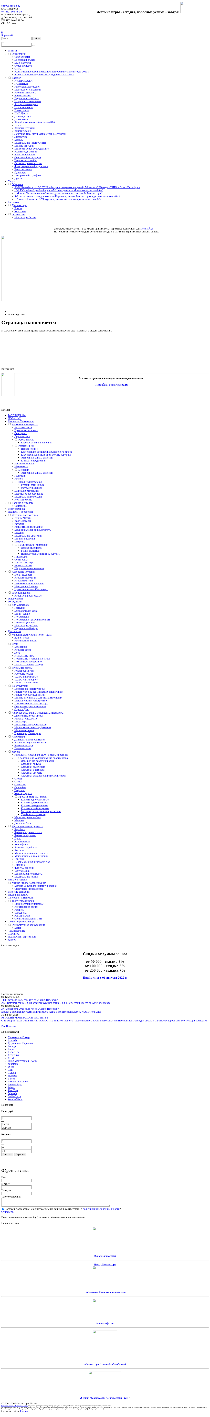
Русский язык (26, 439)
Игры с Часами (22, 518)
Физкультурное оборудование (31, 166)
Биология (23, 469)
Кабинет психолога (25, 92)
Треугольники (22, 870)
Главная (12, 50)
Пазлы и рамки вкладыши (33, 544)
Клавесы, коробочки (25, 847)
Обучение (17, 184)
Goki (10, 1069)
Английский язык (24, 463)
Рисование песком (24, 154)
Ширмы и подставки (26, 682)
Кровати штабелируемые (35, 808)
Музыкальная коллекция (28, 496)
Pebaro (11, 1087)
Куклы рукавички (24, 670)
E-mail (5, 1183)
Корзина (7, 35)
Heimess (12, 1075)
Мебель (18, 139)
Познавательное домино (28, 661)
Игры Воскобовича (25, 577)
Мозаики (19, 532)
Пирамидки (21, 556)
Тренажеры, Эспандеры (27, 733)
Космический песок (25, 640)
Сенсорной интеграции (27, 157)
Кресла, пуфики (23, 793)
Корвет (12, 1049)
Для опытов (21, 119)
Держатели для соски (26, 610)
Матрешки (20, 541)
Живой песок (21, 637)
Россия (18, 208)
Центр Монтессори (105, 1264)
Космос (18, 478)
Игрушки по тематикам (27, 101)
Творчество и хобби (25, 160)
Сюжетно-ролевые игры (28, 163)
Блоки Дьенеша (23, 574)
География (20, 475)
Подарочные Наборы (26, 628)
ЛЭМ (11, 1058)
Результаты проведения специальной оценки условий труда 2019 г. (51, 71)
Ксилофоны (21, 844)
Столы (18, 778)
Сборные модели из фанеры (30, 706)
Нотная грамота (23, 499)
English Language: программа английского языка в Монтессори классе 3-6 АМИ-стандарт (51, 1011)
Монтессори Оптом (25, 217)
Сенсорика (20, 433)
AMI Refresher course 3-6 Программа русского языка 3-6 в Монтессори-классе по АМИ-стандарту (55, 1002)
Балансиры (20, 646)
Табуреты (19, 790)
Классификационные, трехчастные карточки (46, 454)
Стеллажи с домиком (32, 769)
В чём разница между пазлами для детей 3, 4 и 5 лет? (44, 74)
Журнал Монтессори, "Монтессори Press (104, 1398)
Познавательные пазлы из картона (40, 553)
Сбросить (20, 1154)
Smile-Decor (14, 1096)
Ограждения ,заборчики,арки (37, 760)
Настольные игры (24, 655)
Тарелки (19, 859)
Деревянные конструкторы (29, 688)
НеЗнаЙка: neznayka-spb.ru (111, 384)
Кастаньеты (21, 850)
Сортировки (21, 559)
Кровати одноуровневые (35, 799)
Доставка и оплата (24, 59)
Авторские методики (26, 104)
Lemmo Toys (15, 1084)
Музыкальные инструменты (30, 142)
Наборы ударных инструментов (32, 861)
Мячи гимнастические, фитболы (32, 727)
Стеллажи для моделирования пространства (43, 758)
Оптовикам (18, 214)
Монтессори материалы (27, 89)
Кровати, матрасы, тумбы (32, 796)
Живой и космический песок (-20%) (34, 122)
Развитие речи (26, 445)
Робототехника (22, 95)
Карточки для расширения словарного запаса (46, 451)
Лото (17, 652)
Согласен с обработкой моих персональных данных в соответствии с (63, 1208)
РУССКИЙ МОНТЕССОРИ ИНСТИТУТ (24, 1017)
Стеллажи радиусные (33, 766)
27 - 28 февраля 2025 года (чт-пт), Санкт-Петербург (30, 1008)
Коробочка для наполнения (36, 442)
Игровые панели (23, 107)
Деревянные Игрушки (20, 1043)
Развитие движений (25, 151)
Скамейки (20, 787)
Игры (17, 125)
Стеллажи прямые (31, 763)
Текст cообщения (11, 1196)
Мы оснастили (22, 62)
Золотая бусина (105, 1323)
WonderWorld (15, 1099)
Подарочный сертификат (28, 175)
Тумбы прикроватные (33, 814)
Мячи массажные (24, 730)
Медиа (11, 181)
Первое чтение (29, 448)
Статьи (18, 68)
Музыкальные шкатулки (28, 535)
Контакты (13, 202)
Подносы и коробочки (26, 98)
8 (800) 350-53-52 (10, 5)
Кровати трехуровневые (34, 805)
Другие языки (22, 436)
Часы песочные (23, 169)
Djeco (11, 1066)
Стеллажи (20, 784)
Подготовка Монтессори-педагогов (105, 1292)
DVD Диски (21, 113)
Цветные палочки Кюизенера (31, 589)
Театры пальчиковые (26, 676)
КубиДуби (14, 1052)
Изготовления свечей (26, 906)
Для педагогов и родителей (29, 739)
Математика (21, 466)
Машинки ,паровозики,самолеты (32, 529)
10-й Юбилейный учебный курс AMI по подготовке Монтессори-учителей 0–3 (58, 190)
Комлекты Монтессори (27, 86)
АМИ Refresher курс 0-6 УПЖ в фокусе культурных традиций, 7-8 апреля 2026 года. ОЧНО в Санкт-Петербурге (77, 187)
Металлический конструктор (30, 700)
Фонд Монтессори (105, 1256)
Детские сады (19, 205)
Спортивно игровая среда (28, 888)
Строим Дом (21, 709)
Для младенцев (22, 116)
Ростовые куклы (23, 673)
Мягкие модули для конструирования (35, 885)
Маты (17, 927)
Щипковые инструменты (28, 873)
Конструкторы (22, 131)
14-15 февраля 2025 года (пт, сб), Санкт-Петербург (29, 999)
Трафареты (20, 912)
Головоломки (21, 110)
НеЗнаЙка (147, 228)
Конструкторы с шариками (29, 694)
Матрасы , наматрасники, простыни (41, 811)
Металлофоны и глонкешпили (31, 856)
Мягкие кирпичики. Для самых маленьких (38, 697)
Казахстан (20, 211)
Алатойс (12, 1040)
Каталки (19, 523)
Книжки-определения (33, 460)
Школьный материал (30, 481)
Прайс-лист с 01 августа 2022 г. (105, 977)
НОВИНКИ (21, 83)
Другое (18, 178)
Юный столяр (22, 915)
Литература (20, 136)
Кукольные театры (24, 128)
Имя (4, 1177)
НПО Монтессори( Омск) (22, 1060)
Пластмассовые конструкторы (31, 703)
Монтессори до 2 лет (26, 625)
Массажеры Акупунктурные (30, 724)
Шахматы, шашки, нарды (28, 664)
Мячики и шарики (24, 538)
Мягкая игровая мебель (27, 817)
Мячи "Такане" (23, 613)
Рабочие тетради (23, 745)
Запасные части (23, 427)
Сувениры (20, 172)
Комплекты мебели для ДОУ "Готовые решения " (42, 754)
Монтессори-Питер (19, 1037)
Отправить (7, 1211)
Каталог (16, 77)
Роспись (19, 909)
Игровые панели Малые (28, 595)
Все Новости (8, 1026)
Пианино (19, 864)
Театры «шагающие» (26, 679)
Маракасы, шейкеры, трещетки (31, 853)
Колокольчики (22, 841)
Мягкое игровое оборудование (31, 148)
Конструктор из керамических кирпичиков (38, 691)
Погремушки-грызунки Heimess (32, 619)
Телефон (6, 1190)
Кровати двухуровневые (34, 802)
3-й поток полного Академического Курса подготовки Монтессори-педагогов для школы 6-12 (67, 196)
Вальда (12, 1046)
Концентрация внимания (28, 526)
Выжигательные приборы (28, 903)
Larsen (11, 1078)
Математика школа (31, 487)
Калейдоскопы (22, 520)
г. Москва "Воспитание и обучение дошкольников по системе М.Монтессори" (58, 193)
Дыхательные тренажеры (28, 715)
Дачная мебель (22, 823)
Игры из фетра (22, 649)
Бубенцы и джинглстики (28, 832)
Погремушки (21, 616)
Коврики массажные (25, 718)
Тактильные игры (24, 562)
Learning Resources (18, 1081)
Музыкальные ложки (26, 876)
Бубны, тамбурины (25, 835)
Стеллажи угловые (31, 772)
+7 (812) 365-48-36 (11, 11)
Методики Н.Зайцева (26, 586)
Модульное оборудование (28, 493)
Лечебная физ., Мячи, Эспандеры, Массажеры (40, 133)
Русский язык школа (32, 484)
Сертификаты (22, 56)
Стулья (18, 781)
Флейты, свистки (24, 867)
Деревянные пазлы (31, 547)
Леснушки (14, 1055)
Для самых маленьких (26, 490)
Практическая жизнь (26, 430)
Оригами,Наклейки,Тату (28, 918)
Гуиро (17, 838)
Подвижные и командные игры (32, 658)
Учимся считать (23, 565)
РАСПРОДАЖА (23, 80)
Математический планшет (29, 583)
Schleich (12, 1093)
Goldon (12, 1072)
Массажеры (20, 721)
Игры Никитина (23, 580)
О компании (19, 53)
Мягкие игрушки (24, 145)
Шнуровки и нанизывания (29, 568)
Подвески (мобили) (25, 622)
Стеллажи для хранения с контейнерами (43, 775)
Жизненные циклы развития (37, 457)
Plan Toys (13, 1090)
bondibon (13, 1063)
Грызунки (19, 607)
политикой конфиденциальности (101, 1208)
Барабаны (19, 829)
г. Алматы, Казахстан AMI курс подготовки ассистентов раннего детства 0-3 (57, 199)
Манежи (19, 820)
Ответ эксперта (23, 65)
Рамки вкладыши (30, 550)
